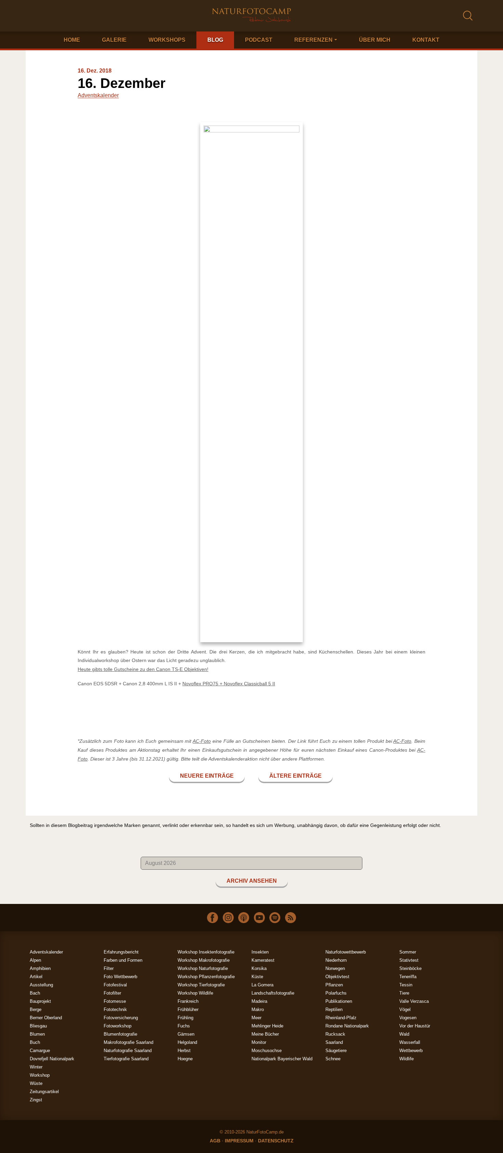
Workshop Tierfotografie (201, 984)
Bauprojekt (40, 1001)
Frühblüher (188, 1009)
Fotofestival (115, 984)
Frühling (185, 1017)
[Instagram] (228, 917)
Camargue (40, 1050)
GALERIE (114, 40)
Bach (35, 993)
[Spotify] (274, 917)
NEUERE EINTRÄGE (207, 776)
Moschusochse (267, 1050)
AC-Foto (202, 741)
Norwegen (335, 968)
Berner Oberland (46, 1017)
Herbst (184, 1050)
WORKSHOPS (167, 40)
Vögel (405, 1009)
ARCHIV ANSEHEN (252, 881)
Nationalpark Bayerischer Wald (282, 1058)
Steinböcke (410, 968)
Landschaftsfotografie (273, 993)
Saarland (334, 1042)
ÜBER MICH (374, 40)
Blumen (37, 1034)
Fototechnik (115, 1009)
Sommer (407, 952)
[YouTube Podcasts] (259, 917)
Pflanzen (334, 984)
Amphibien (40, 968)
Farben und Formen (123, 960)
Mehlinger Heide (267, 1025)
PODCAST (258, 40)
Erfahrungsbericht (121, 952)
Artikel (36, 976)
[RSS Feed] (290, 917)
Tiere (404, 993)
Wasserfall (409, 1042)
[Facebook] (212, 917)
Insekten (260, 952)
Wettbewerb (411, 1050)
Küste (257, 976)
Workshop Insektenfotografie (206, 952)
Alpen (35, 960)
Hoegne (185, 1058)
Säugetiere (336, 1050)
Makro (258, 1009)
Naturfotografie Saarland (128, 1050)
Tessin (405, 984)
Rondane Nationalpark (347, 1025)
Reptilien (334, 1009)
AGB (215, 1140)
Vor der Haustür (414, 1025)
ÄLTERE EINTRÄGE (295, 776)
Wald (404, 1034)
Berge (35, 1009)
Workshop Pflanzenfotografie (206, 976)
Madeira (259, 1001)
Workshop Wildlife (195, 993)
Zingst (36, 1099)
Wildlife (406, 1058)
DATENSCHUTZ (276, 1140)
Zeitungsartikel (44, 1091)
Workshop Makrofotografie (204, 960)
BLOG (215, 40)
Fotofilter (112, 993)
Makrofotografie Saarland (128, 1042)
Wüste (36, 1083)
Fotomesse (115, 1001)
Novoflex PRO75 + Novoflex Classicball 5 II (228, 683)
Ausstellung (41, 984)
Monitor (259, 1042)
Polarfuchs (336, 993)
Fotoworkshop (117, 1025)
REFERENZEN (313, 40)
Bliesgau (38, 1025)
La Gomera (262, 984)
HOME (72, 40)
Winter (36, 1067)
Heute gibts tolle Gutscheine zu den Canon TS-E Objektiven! (143, 669)
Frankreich (188, 1001)
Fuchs (184, 1025)
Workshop (40, 1075)
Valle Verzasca (414, 1001)
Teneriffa (407, 976)
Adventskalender (98, 95)
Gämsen (186, 1034)
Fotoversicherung (121, 1017)
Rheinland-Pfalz (341, 1017)
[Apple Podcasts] (243, 917)
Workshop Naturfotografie (203, 968)
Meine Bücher (265, 1034)
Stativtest (408, 960)
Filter (109, 968)
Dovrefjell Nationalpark (52, 1058)
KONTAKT (425, 40)
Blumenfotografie (120, 1034)
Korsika (259, 968)
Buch (35, 1042)
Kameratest (263, 960)
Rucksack (335, 1034)
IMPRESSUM (239, 1140)
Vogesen (407, 1017)
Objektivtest (337, 976)
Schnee (332, 1058)
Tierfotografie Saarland (126, 1058)
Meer (256, 1017)
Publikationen (338, 1001)
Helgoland (187, 1042)
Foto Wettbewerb (120, 976)
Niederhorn (336, 960)
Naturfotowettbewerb (345, 952)
